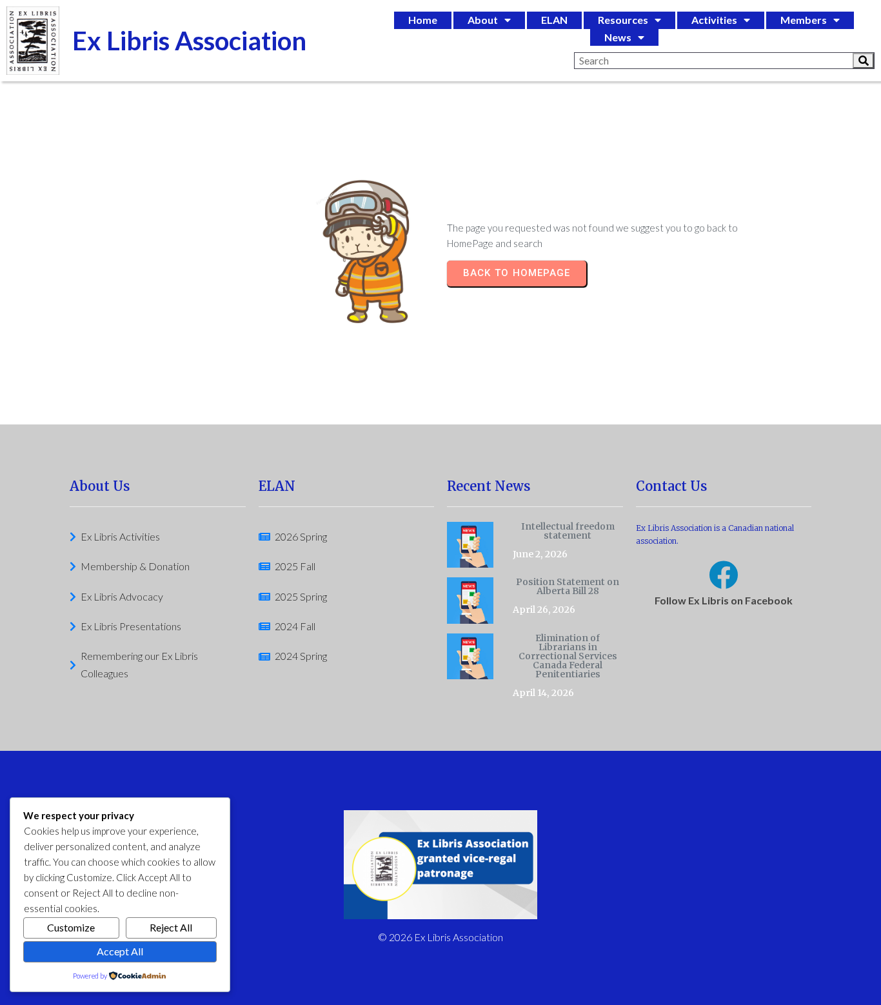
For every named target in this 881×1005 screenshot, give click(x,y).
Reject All (171, 927)
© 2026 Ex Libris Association (440, 937)
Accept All (120, 951)
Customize (71, 927)
